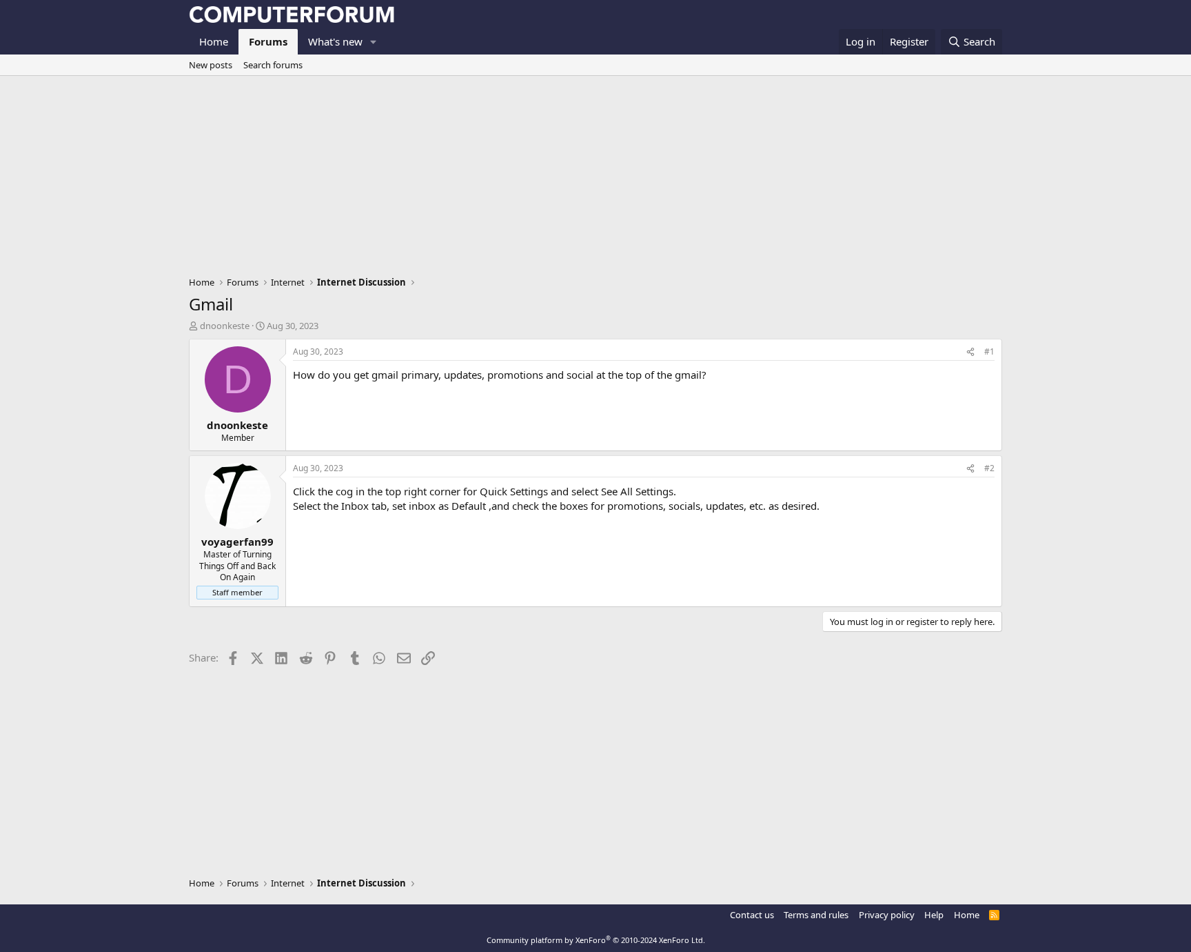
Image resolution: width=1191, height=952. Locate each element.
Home (213, 41)
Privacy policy (887, 915)
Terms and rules (816, 915)
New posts (210, 65)
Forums (268, 41)
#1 (989, 351)
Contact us (752, 915)
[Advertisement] (595, 179)
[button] (373, 41)
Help (934, 915)
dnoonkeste (225, 325)
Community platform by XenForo (596, 940)
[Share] (970, 352)
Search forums (273, 65)
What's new (335, 41)
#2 (989, 468)
